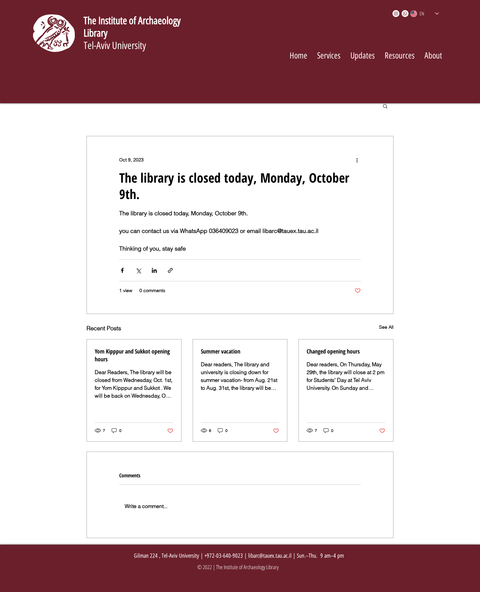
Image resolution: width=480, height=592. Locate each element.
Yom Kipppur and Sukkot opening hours (132, 355)
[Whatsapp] (405, 13)
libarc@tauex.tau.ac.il (270, 555)
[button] (385, 105)
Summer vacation (220, 351)
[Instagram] (395, 13)
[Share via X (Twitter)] (138, 270)
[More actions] (357, 160)
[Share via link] (170, 270)
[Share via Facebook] (122, 270)
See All (386, 327)
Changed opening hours (333, 351)
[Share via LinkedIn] (154, 270)
